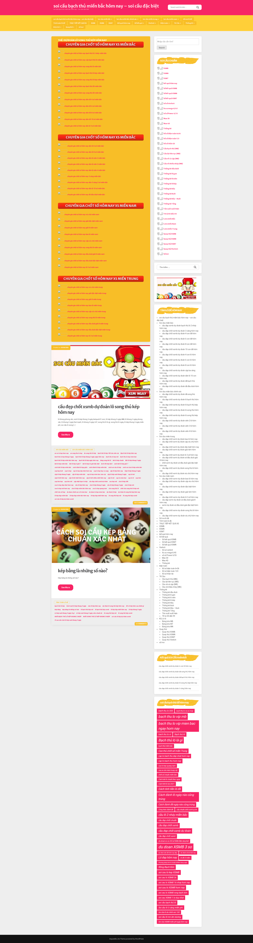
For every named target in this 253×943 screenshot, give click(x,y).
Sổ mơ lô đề (187, 19)
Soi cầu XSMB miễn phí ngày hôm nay (172, 922)
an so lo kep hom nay (62, 453)
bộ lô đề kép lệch (106, 464)
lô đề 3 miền (185, 858)
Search (162, 48)
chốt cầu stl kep (60, 492)
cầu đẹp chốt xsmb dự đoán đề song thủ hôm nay (176, 672)
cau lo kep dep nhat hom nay (64, 485)
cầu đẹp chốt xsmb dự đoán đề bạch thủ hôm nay (176, 677)
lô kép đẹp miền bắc (61, 496)
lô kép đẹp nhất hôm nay (99, 496)
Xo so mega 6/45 (171, 108)
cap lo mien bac (121, 478)
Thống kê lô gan (170, 174)
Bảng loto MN (167, 626)
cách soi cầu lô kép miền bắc (132, 467)
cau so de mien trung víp (167, 770)
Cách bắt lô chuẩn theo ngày (169, 779)
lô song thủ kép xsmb (130, 496)
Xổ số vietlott (167, 550)
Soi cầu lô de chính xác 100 (168, 912)
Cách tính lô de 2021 (166, 784)
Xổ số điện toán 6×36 (170, 568)
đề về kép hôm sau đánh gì (135, 606)
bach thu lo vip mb (172, 717)
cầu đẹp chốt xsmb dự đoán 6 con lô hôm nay (175, 666)
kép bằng (57, 609)
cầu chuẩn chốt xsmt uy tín (187, 809)
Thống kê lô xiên (170, 179)
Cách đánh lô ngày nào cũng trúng (176, 797)
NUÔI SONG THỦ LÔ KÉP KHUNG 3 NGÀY (96, 616)
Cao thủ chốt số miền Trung (172, 751)
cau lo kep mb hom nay (62, 488)
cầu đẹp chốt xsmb (168, 825)
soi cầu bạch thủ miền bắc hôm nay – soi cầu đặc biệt (106, 6)
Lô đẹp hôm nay (167, 857)
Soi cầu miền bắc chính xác (127, 19)
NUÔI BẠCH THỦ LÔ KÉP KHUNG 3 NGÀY (68, 616)
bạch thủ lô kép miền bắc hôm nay (66, 460)
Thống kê (189, 23)
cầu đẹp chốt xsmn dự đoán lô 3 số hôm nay (180, 497)
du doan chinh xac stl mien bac (77, 492)
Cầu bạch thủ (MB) (171, 149)
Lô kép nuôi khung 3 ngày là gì (64, 613)
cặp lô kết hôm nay (61, 478)
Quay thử (69, 27)
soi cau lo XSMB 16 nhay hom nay (174, 882)
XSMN (102, 23)
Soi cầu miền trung (150, 19)
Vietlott (152, 23)
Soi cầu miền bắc (104, 19)
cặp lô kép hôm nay (116, 471)
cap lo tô (131, 478)
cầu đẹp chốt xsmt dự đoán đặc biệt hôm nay (180, 447)
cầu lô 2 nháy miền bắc (172, 814)
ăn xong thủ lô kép (90, 453)
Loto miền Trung (170, 229)
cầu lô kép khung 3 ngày (115, 485)
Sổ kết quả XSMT (170, 98)
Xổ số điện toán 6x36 (172, 134)
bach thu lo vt (164, 734)
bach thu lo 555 (165, 710)
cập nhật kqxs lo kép (80, 481)
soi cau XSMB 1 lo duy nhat (171, 897)
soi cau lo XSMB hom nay (171, 887)
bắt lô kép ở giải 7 (75, 464)
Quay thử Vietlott (171, 249)
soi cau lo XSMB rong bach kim (172, 892)
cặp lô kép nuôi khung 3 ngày (116, 474)
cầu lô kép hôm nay (81, 485)
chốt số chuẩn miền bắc (167, 775)
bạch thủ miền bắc (165, 746)
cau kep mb (113, 481)
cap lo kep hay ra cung (101, 471)
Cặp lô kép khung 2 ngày (132, 471)
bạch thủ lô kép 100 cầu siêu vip (108, 453)
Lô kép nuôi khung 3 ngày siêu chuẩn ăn (89, 613)
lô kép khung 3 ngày (135, 609)
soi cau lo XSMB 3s (167, 877)
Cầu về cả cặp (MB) (171, 159)
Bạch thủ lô (179, 734)
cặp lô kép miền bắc (78, 474)
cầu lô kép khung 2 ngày (97, 485)
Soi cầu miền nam (170, 19)
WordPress (139, 939)
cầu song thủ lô (114, 488)
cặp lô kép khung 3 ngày (62, 474)
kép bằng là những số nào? (83, 570)
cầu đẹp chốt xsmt (166, 836)
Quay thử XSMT (170, 244)
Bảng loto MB (167, 621)
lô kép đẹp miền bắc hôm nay (79, 496)
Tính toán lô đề (59, 23)
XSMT (111, 23)
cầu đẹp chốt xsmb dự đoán (98, 481)
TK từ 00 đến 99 (170, 214)
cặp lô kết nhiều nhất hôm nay (96, 478)
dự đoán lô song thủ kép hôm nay (129, 492)
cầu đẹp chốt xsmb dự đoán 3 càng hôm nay (180, 331)
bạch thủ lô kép (60, 606)
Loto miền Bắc (169, 219)
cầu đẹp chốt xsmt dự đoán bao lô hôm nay (180, 439)
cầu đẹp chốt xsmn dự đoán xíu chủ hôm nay (180, 516)
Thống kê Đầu (169, 189)
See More (65, 435)
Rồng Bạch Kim (166, 867)
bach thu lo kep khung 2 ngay (64, 457)
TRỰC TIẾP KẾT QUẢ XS (78, 23)
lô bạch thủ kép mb (87, 609)
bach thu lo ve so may (184, 711)
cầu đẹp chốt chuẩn (167, 820)
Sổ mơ (166, 254)
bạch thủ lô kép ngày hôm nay (88, 460)
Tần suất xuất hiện (171, 209)
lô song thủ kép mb (115, 496)
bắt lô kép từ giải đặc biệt (90, 464)
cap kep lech (59, 471)
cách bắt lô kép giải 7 (121, 464)
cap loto (138, 478)
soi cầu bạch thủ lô (167, 902)
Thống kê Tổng (170, 204)
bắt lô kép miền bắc (61, 464)
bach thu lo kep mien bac (128, 457)
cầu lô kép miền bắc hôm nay (81, 488)
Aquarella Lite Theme (117, 939)
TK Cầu (177, 23)
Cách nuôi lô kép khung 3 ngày (76, 606)
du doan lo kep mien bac (97, 492)
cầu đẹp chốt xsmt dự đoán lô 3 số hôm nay (180, 455)
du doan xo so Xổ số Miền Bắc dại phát (173, 841)
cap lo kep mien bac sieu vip (96, 474)
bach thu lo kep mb (112, 457)
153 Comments (140, 503)
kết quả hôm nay (123, 23)
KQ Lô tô (56, 27)
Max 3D (167, 118)
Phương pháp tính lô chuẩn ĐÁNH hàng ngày (172, 862)
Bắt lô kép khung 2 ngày (133, 460)
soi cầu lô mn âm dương (169, 917)
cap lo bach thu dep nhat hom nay (173, 756)
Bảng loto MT (167, 624)
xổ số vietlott (169, 103)
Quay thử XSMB (170, 234)
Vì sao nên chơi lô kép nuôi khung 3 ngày (68, 620)
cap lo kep (68, 471)
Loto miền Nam (170, 224)
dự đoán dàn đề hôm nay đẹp (167, 853)
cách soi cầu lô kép (114, 467)
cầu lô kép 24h (123, 481)
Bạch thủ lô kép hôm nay (128, 453)
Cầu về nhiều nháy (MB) (173, 164)
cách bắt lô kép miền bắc (63, 467)
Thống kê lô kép (170, 184)
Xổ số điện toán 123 (171, 139)
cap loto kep (59, 481)
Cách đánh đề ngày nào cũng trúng (176, 804)
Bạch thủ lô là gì (170, 740)
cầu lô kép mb (129, 485)
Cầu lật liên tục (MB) (172, 154)
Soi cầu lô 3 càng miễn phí (170, 907)
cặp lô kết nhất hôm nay (77, 478)
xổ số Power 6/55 (171, 113)
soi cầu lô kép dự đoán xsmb (64, 499)
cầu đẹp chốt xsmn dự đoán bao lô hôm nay (180, 479)
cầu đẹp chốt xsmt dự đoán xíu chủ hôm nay (180, 473)
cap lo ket (131, 474)
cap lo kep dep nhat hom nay (82, 471)
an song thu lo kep (76, 453)
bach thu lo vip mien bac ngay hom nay (176, 725)
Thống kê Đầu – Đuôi (172, 199)
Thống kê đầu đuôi (171, 169)
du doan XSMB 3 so (175, 847)
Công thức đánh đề (165, 809)
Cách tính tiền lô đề (169, 789)
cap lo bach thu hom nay (169, 761)
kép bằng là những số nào (70, 609)
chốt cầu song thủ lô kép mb (129, 488)
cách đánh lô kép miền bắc (98, 467)
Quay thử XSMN (170, 239)
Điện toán (164, 23)
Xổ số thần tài (169, 144)
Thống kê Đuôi (170, 194)
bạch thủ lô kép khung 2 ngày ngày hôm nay (89, 457)
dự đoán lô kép (111, 492)
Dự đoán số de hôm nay (188, 853)
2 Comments (141, 624)
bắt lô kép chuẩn (118, 460)
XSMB (93, 23)
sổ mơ (81, 27)
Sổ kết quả (139, 23)
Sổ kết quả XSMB (170, 88)
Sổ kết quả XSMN (170, 93)
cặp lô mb (111, 478)
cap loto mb (68, 481)
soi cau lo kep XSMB (168, 872)
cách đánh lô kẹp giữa (80, 467)
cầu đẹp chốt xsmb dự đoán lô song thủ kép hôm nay (178, 683)
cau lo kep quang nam (100, 488)
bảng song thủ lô (105, 460)
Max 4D (167, 123)
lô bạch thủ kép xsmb (102, 609)
